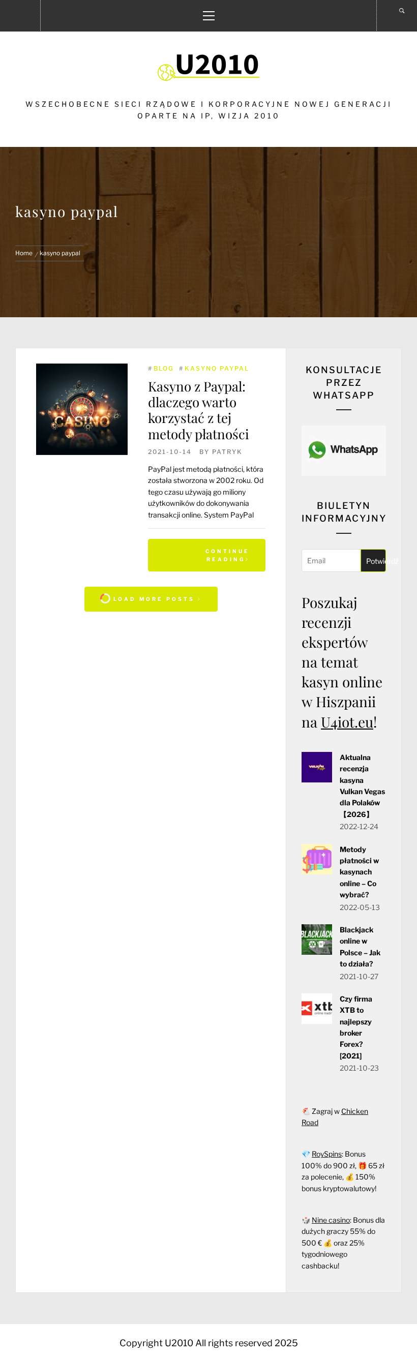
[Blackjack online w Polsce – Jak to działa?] (317, 952)
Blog (164, 368)
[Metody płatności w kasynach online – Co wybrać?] (317, 871)
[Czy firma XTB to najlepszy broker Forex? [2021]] (317, 1021)
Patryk (227, 452)
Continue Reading (227, 555)
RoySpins (327, 1153)
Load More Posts (154, 599)
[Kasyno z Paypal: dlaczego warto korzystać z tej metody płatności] (82, 409)
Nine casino (331, 1220)
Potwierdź (376, 561)
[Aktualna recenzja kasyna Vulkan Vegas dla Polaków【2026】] (317, 779)
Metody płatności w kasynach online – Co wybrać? (359, 872)
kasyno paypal (217, 368)
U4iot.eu (347, 721)
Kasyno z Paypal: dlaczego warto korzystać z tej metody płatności (198, 410)
